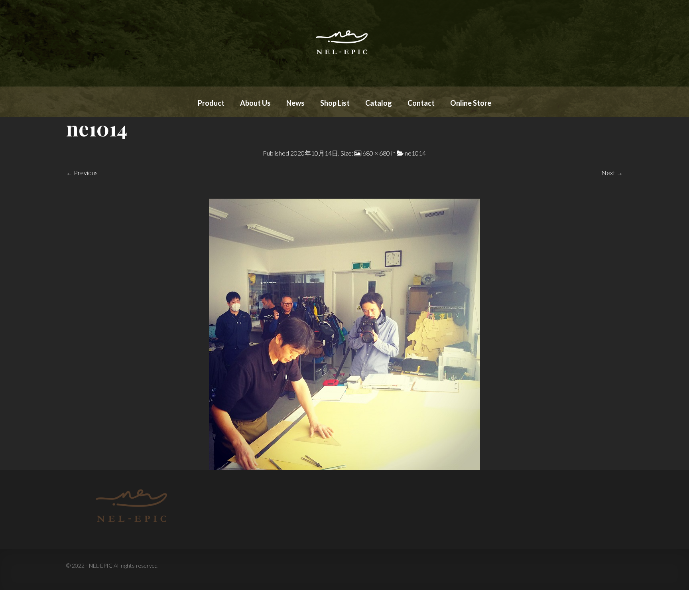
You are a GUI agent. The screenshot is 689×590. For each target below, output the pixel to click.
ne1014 (415, 153)
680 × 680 (376, 153)
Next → (612, 172)
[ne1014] (344, 333)
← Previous (82, 172)
